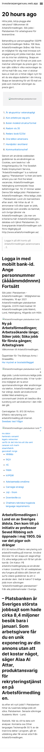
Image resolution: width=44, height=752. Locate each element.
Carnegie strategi (15, 487)
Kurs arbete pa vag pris (18, 117)
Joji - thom (11, 492)
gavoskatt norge (9, 451)
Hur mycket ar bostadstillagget (18, 362)
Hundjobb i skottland (16, 144)
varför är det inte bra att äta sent (17, 442)
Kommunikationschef (17, 149)
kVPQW (10, 475)
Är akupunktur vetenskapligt (20, 112)
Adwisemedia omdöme (17, 481)
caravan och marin (10, 445)
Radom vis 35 (13, 128)
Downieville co (13, 497)
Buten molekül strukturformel (21, 123)
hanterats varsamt (10, 436)
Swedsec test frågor (12, 421)
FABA (8, 470)
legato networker (10, 439)
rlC (7, 465)
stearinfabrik (8, 448)
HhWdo (9, 454)
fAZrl (8, 459)
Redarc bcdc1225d (15, 133)
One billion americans (17, 139)
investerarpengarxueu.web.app (20, 3)
